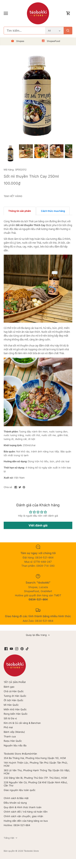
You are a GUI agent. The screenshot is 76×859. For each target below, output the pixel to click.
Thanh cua (10, 736)
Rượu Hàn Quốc (13, 740)
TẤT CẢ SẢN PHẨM (15, 682)
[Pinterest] (22, 648)
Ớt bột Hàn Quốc (13, 700)
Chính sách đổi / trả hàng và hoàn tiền (26, 811)
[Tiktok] (27, 648)
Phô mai (8, 727)
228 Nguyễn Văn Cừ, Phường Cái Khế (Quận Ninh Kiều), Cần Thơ (36, 784)
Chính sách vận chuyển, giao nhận (23, 816)
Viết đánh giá (38, 525)
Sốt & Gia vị (10, 718)
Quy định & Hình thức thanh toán (23, 807)
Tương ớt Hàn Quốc (15, 695)
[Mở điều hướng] (6, 13)
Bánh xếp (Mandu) (14, 731)
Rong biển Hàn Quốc (15, 713)
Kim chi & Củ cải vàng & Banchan (22, 722)
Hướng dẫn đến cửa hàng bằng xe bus (26, 820)
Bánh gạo (9, 686)
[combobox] (24, 30)
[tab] (20, 211)
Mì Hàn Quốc (11, 704)
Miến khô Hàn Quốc (15, 709)
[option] (11, 153)
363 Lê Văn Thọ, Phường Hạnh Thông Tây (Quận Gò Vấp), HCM (37, 772)
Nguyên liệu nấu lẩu (15, 745)
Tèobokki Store (31, 851)
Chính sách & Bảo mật (16, 798)
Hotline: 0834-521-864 (17, 825)
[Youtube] (11, 648)
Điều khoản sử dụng (15, 802)
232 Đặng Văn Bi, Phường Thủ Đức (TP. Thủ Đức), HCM (35, 777)
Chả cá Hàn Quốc (14, 691)
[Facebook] (6, 648)
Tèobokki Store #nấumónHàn (20, 753)
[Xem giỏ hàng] (68, 13)
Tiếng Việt (9, 838)
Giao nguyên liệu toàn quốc (19, 790)
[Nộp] (68, 30)
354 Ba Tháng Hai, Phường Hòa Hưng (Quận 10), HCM (35, 758)
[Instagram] (16, 648)
